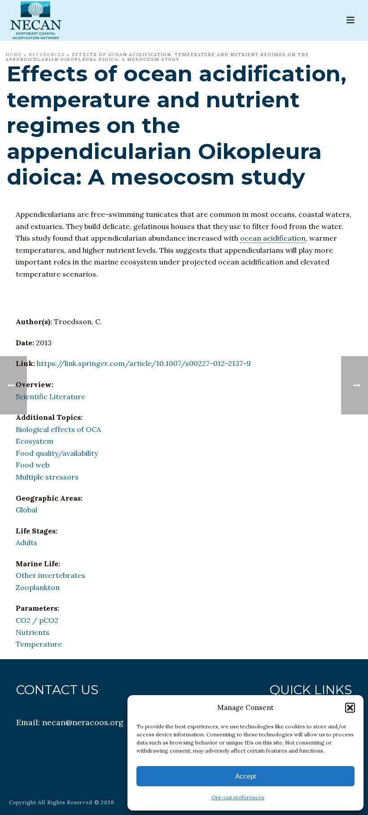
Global (26, 509)
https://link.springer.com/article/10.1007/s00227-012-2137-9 (144, 363)
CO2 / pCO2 (37, 620)
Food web (32, 464)
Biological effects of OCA (58, 429)
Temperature (39, 643)
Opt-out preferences (237, 797)
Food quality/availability (57, 453)
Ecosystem (34, 440)
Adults (26, 542)
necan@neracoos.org (82, 722)
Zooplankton (38, 587)
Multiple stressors (47, 476)
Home (13, 54)
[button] (350, 707)
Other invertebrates (50, 575)
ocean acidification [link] (273, 237)
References (47, 54)
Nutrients (32, 632)
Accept (245, 776)
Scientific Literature (50, 396)
